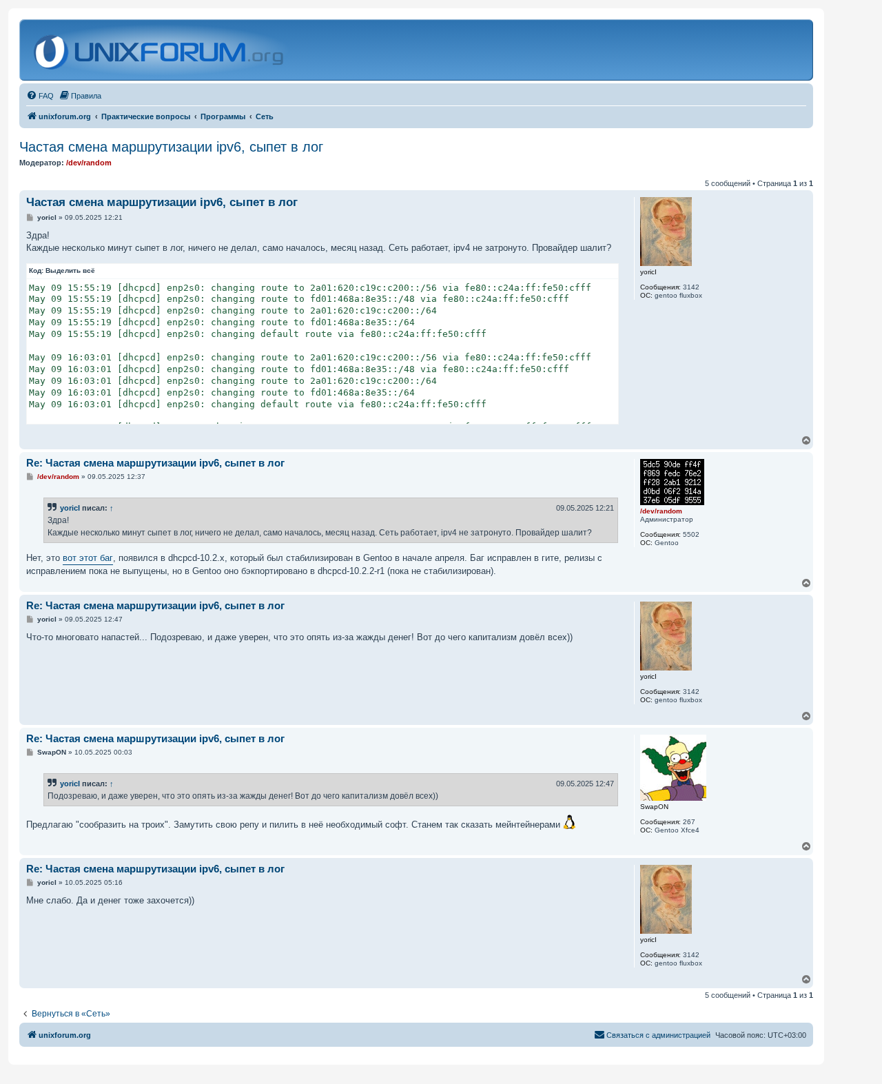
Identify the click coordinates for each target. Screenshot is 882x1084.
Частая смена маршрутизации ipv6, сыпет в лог (171, 146)
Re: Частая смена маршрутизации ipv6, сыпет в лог (155, 463)
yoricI (70, 508)
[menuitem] (40, 96)
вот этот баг (88, 558)
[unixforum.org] (160, 50)
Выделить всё (70, 270)
